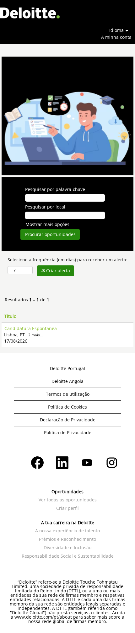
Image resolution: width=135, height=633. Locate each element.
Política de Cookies (67, 407)
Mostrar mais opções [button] (47, 224)
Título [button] (10, 316)
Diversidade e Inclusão (67, 547)
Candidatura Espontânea (30, 328)
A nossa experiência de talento (67, 530)
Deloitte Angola (67, 381)
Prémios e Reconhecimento (67, 539)
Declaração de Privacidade (67, 420)
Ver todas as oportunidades (68, 499)
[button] (112, 15)
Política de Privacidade (67, 432)
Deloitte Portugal (67, 368)
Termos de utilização (67, 394)
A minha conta (116, 37)
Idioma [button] (117, 30)
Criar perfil (67, 508)
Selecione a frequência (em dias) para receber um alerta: (67, 260)
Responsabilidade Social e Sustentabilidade (68, 556)
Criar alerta (57, 271)
